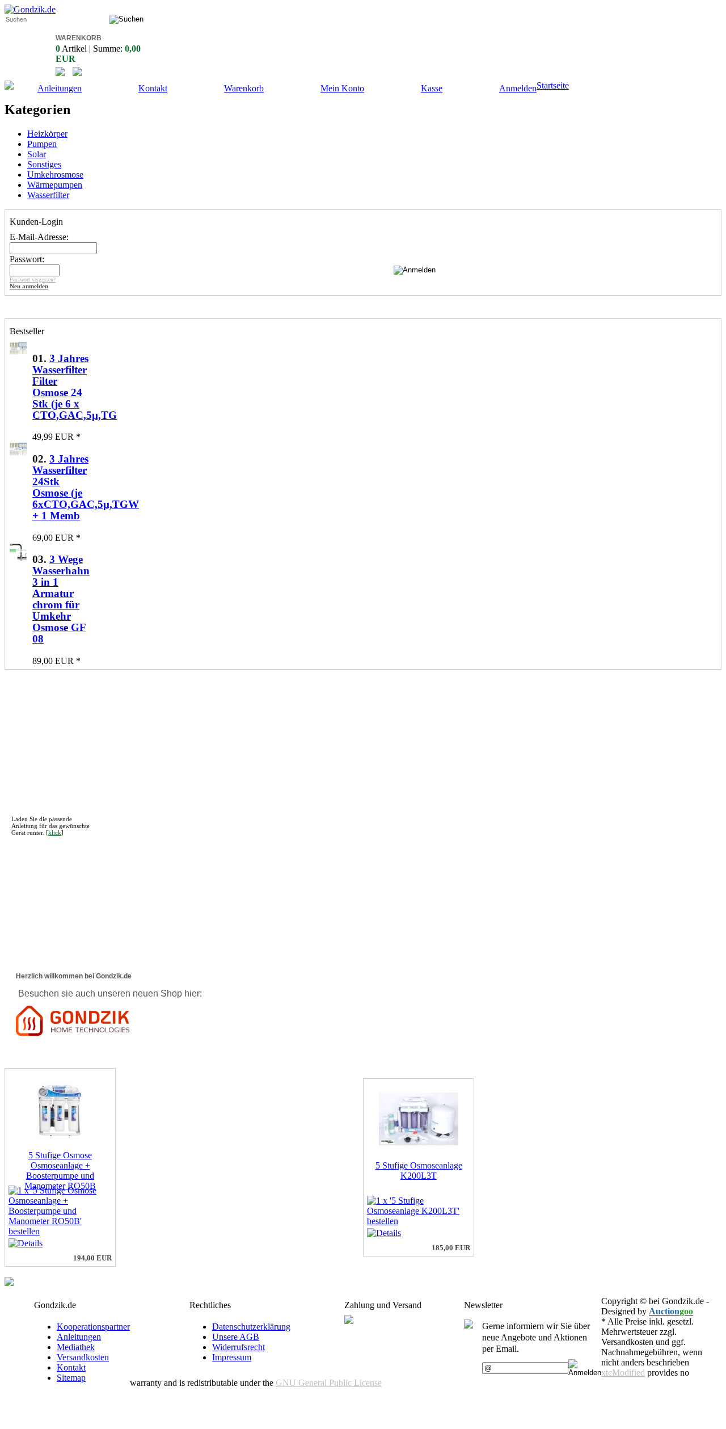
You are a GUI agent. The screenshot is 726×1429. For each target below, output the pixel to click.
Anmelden (518, 88)
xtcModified (623, 1372)
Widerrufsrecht (238, 1347)
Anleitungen (59, 88)
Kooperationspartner (93, 1326)
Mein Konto (342, 88)
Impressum (231, 1357)
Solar (36, 154)
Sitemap (71, 1377)
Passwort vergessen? (33, 279)
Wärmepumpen (54, 185)
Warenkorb (244, 88)
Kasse (431, 88)
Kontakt (152, 88)
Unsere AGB (235, 1337)
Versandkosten (83, 1357)
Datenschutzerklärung (251, 1326)
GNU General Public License (329, 1383)
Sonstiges (44, 164)
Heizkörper (47, 133)
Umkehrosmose (55, 174)
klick (54, 832)
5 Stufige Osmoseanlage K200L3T (418, 1170)
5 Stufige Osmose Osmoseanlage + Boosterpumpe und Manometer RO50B (60, 1170)
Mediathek (76, 1347)
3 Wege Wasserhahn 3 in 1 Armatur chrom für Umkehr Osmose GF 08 (61, 599)
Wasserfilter (48, 195)
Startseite (553, 85)
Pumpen (42, 144)
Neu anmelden (29, 286)
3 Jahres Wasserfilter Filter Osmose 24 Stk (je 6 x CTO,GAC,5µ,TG (74, 386)
